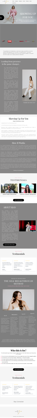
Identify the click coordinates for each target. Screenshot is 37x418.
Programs (20, 1)
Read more (3, 267)
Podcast (27, 1)
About (30, 1)
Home (13, 1)
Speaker (16, 1)
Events (24, 1)
